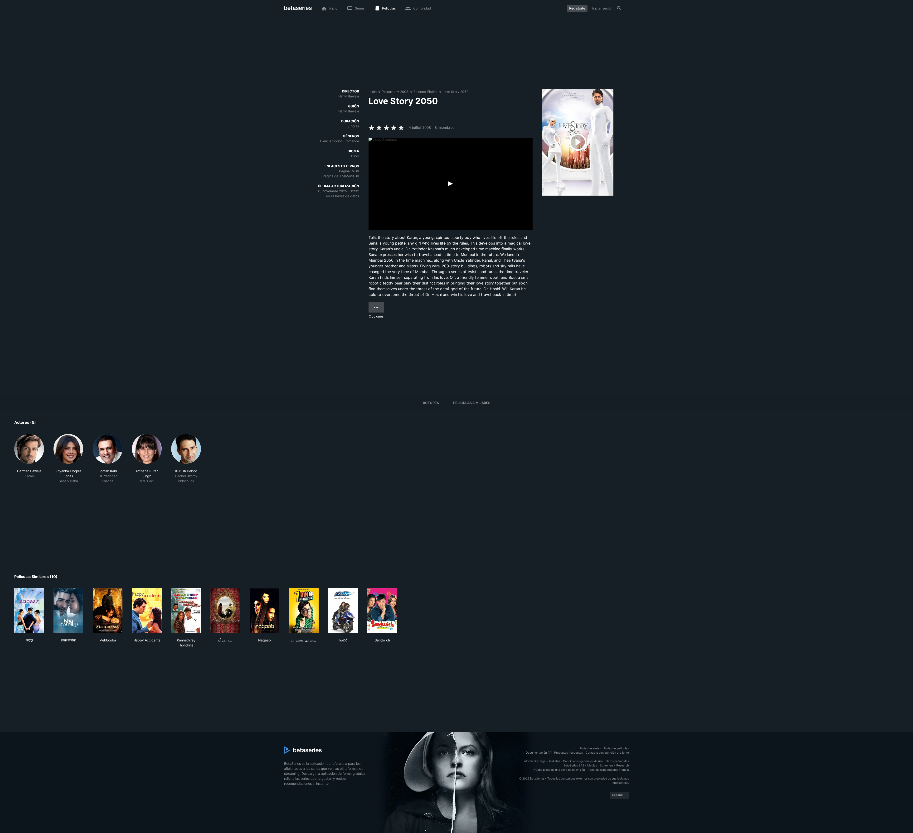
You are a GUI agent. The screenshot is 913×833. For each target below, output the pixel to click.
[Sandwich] (382, 610)
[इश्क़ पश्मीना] (68, 610)
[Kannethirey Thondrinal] (186, 610)
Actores (431, 403)
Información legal (535, 761)
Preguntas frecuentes (568, 752)
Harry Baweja (348, 96)
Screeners (606, 765)
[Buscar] (619, 8)
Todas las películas (616, 748)
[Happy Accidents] (147, 610)
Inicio (373, 92)
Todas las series (590, 748)
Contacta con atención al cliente (607, 752)
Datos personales (617, 761)
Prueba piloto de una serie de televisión (559, 769)
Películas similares (471, 403)
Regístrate (577, 8)
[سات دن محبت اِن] (304, 610)
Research (622, 765)
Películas (388, 92)
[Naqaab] (264, 610)
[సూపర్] (343, 610)
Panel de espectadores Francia (608, 769)
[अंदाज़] (29, 610)
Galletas (554, 761)
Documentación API (539, 752)
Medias (592, 765)
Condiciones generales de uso (583, 761)
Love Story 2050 (455, 92)
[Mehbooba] (107, 610)
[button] (29, 458)
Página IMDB (349, 171)
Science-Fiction (425, 92)
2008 (404, 92)
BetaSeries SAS (573, 765)
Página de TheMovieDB (341, 176)
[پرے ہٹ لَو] (225, 610)
